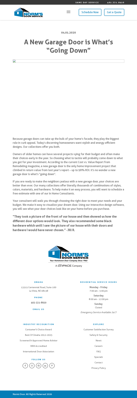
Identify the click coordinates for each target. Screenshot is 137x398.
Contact (99, 362)
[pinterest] (52, 365)
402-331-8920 (38, 302)
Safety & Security (98, 335)
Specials (98, 357)
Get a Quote (114, 12)
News (98, 340)
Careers (98, 346)
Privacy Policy (98, 368)
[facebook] (25, 365)
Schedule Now (90, 12)
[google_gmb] (38, 365)
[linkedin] (45, 365)
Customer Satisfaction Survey (99, 329)
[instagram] (32, 365)
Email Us (38, 309)
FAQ (98, 351)
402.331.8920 (115, 2)
